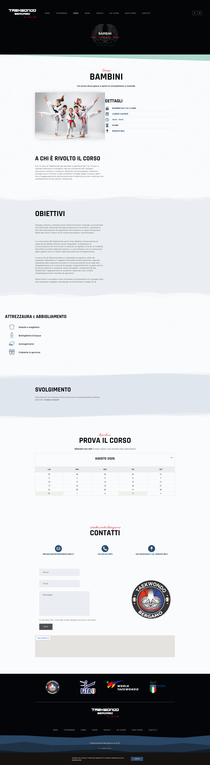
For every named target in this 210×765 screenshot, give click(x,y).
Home (93, 37)
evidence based (51, 400)
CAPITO (137, 759)
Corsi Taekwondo (104, 37)
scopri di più (76, 760)
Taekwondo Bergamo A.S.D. (105, 743)
